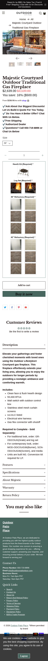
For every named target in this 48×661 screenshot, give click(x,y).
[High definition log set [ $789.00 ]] (30, 194)
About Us (10, 602)
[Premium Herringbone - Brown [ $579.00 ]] (30, 275)
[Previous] (17, 65)
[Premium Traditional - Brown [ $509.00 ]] (30, 263)
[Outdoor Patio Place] (24, 13)
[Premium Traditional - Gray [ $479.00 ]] (16, 223)
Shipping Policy (12, 613)
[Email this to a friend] (25, 314)
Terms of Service (13, 610)
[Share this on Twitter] (5, 314)
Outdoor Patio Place (19, 632)
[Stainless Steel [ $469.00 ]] (16, 211)
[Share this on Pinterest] (18, 314)
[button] (24, 352)
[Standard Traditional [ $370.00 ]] (30, 211)
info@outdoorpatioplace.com (20, 577)
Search (9, 596)
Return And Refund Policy (17, 604)
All (32, 19)
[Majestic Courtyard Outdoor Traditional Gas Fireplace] (24, 45)
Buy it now (24, 301)
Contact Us (11, 599)
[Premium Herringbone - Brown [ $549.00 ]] (30, 235)
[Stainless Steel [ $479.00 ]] (16, 251)
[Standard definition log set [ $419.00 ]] (16, 194)
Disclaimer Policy (13, 618)
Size (5, 144)
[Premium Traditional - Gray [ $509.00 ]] (16, 263)
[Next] (31, 65)
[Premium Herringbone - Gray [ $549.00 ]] (16, 235)
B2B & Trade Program (15, 621)
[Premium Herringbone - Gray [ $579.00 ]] (16, 275)
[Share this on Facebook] (12, 314)
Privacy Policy (12, 607)
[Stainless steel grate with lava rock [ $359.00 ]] (23, 178)
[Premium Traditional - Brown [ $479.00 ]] (30, 223)
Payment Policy (12, 616)
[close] (45, 4)
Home (22, 19)
